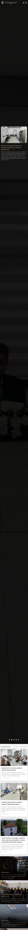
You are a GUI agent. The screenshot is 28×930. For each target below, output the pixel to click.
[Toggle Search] (26, 3)
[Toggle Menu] (23, 3)
